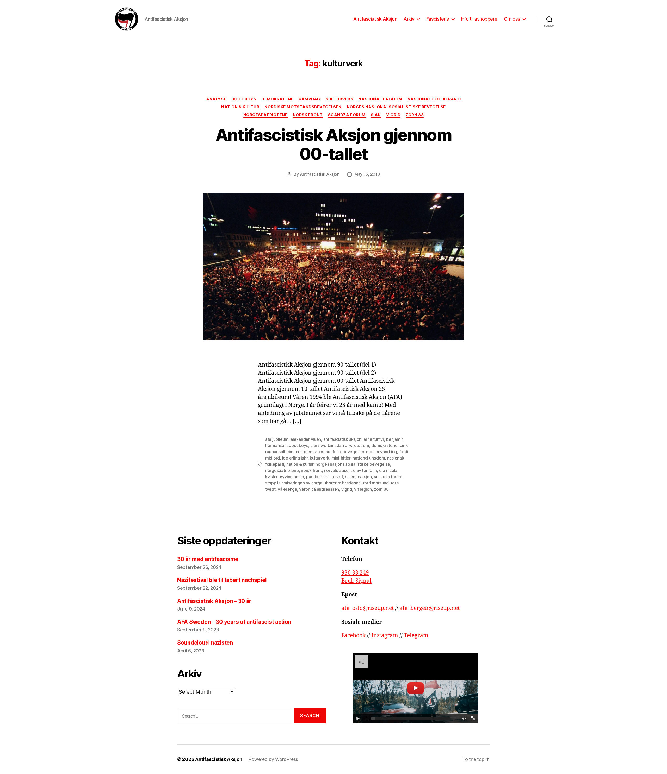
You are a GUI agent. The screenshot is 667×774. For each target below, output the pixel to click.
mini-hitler (340, 458)
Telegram (416, 635)
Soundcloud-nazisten (205, 642)
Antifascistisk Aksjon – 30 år (214, 601)
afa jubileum (276, 439)
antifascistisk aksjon (342, 439)
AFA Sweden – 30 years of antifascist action (234, 622)
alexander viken (306, 439)
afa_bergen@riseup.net (429, 608)
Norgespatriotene (265, 114)
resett (337, 476)
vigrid (346, 489)
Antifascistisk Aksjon (375, 19)
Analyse (216, 99)
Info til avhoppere (479, 19)
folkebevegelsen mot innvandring (365, 451)
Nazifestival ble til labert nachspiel (222, 580)
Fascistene (437, 19)
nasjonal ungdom (369, 458)
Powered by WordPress (273, 759)
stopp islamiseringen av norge (294, 483)
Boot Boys (243, 99)
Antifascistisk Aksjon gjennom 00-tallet (333, 144)
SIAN (376, 114)
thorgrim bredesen (343, 483)
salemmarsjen (358, 476)
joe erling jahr (295, 458)
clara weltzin (322, 445)
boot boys (298, 445)
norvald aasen (337, 470)
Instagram (384, 635)
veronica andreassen (319, 489)
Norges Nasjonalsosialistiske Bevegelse (396, 107)
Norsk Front (308, 114)
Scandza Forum (347, 114)
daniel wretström (353, 445)
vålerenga (287, 489)
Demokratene (277, 99)
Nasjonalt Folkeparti (434, 99)
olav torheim (365, 470)
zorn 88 (381, 489)
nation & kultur (299, 464)
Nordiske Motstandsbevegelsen (302, 107)
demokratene (384, 445)
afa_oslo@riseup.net (367, 608)
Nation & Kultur (240, 107)
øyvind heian (292, 476)
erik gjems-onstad (313, 451)
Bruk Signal (356, 580)
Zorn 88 (415, 114)
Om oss (512, 19)
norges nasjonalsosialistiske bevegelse (353, 464)
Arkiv (409, 19)
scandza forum (388, 476)
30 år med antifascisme (207, 559)
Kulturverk (339, 99)
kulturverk (319, 458)
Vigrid (393, 114)
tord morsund (376, 483)
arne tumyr (373, 439)
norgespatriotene (282, 470)
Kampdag (309, 99)
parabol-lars (317, 476)
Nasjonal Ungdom (380, 99)
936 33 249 (355, 572)
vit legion (363, 489)
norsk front (311, 470)
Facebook (353, 635)
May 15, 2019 (367, 174)
